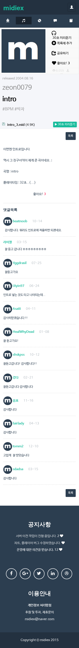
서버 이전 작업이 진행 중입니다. (37, 536)
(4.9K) (21, 125)
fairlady (18, 423)
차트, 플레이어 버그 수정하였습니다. (37, 543)
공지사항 (39, 524)
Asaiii (16, 309)
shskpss (18, 355)
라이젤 (7, 242)
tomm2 (17, 446)
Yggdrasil (19, 263)
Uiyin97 (18, 286)
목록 (70, 136)
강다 (15, 377)
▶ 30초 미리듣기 (65, 124)
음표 (15, 400)
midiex (13, 7)
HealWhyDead (23, 332)
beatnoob (19, 221)
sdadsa (17, 469)
